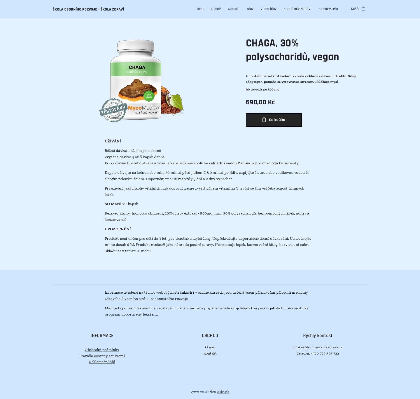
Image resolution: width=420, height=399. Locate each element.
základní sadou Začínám (231, 163)
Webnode (223, 392)
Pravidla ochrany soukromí (102, 356)
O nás (210, 347)
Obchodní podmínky (102, 350)
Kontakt (210, 353)
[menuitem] (202, 9)
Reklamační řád (102, 362)
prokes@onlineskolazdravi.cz (318, 347)
